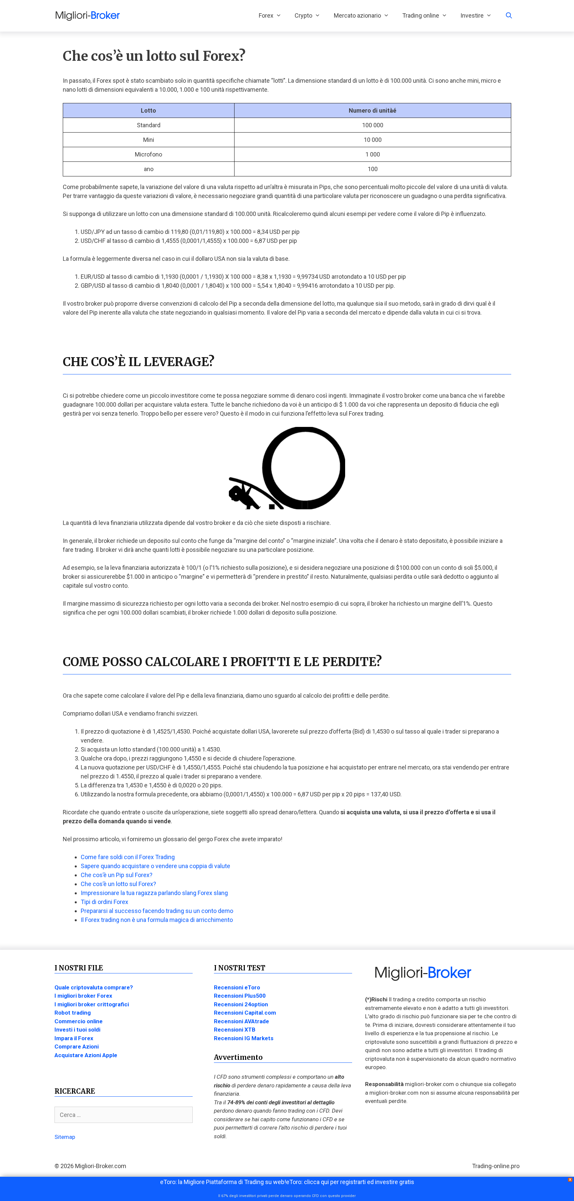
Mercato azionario (357, 15)
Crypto (303, 15)
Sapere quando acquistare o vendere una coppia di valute (155, 865)
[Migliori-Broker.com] (89, 16)
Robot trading (72, 1012)
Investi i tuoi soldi (77, 1029)
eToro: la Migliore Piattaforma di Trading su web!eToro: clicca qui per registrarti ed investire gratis (287, 1181)
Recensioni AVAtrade (241, 1021)
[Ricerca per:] (123, 1115)
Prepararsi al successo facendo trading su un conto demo (157, 910)
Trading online (420, 15)
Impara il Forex (73, 1038)
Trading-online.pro (496, 1165)
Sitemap (64, 1137)
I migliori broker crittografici (91, 1004)
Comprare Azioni (76, 1046)
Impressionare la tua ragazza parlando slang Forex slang (154, 892)
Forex (266, 15)
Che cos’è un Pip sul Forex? (116, 874)
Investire (472, 15)
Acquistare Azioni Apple (85, 1055)
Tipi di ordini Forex (104, 901)
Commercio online (78, 1021)
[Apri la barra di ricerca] (509, 16)
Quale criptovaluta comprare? (93, 987)
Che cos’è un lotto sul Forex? (118, 883)
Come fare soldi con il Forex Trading (128, 856)
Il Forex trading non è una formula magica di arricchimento (157, 919)
